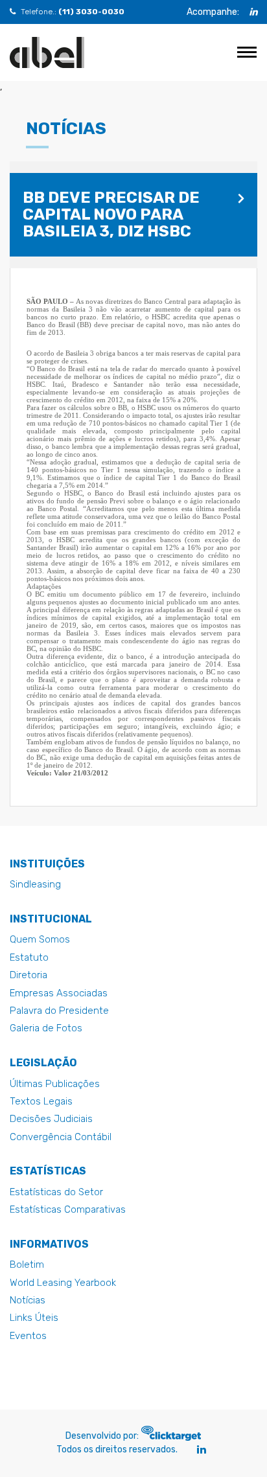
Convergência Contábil (60, 1137)
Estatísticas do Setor (56, 1192)
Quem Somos (40, 939)
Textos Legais (41, 1101)
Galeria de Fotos (46, 1028)
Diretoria (28, 975)
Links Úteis (34, 1317)
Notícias (27, 1300)
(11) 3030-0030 (91, 11)
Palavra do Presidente (59, 1010)
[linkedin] (253, 11)
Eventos (28, 1336)
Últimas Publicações (55, 1084)
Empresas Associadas (59, 993)
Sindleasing (35, 884)
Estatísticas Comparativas (68, 1209)
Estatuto (29, 957)
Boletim (27, 1264)
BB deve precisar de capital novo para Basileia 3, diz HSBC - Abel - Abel (47, 52)
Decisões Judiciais (51, 1119)
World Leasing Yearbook (63, 1282)
